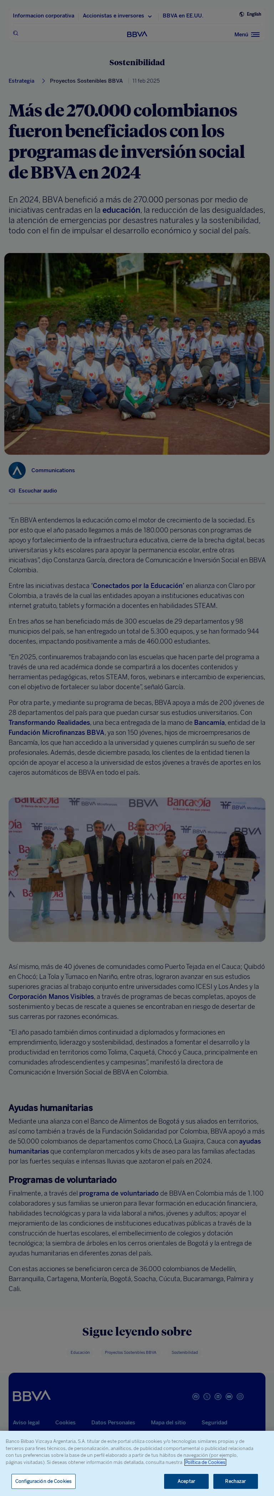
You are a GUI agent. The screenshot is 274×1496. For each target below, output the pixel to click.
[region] (137, 1463)
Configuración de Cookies (43, 1481)
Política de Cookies (205, 1462)
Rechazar (235, 1481)
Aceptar (186, 1481)
